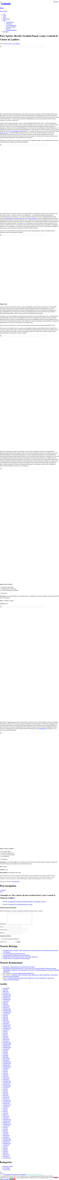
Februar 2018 (6, 1097)
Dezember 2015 (7, 1138)
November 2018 (7, 1082)
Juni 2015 (5, 1148)
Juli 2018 (5, 1089)
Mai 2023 (5, 1002)
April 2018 (5, 1094)
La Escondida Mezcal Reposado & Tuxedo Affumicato (16, 955)
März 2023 (5, 1004)
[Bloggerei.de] (55, 1177)
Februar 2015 (6, 1154)
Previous (3, 890)
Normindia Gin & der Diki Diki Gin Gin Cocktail (20, 904)
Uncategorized (15, 881)
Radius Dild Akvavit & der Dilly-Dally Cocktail (22, 967)
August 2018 (6, 1087)
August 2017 (6, 1106)
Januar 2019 (6, 1079)
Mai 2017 (5, 1111)
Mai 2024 (5, 989)
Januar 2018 (6, 1098)
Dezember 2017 (7, 1100)
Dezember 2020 (7, 1042)
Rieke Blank (6, 967)
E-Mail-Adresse (4, 930)
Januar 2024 (6, 993)
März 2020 (5, 1057)
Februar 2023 (6, 1005)
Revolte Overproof (19, 218)
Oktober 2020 (6, 1045)
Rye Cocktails (6, 1168)
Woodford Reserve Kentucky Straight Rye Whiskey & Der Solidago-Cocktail (27, 901)
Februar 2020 (6, 1058)
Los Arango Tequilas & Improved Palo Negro (14, 953)
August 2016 (6, 1126)
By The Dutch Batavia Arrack (15, 131)
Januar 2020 (6, 1060)
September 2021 (7, 1028)
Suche (4, 17)
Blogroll (8, 28)
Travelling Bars (10, 22)
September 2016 (7, 1124)
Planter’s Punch (4, 133)
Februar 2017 (6, 1116)
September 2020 (7, 1047)
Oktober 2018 (6, 1084)
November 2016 (7, 1121)
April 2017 (5, 1113)
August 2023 (6, 1001)
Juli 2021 (5, 1031)
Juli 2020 (5, 1050)
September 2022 (7, 1012)
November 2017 (7, 1102)
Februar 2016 (6, 1135)
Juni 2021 (5, 1033)
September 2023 (7, 999)
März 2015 (5, 1153)
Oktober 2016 (6, 1122)
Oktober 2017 (6, 1103)
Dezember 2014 (7, 1158)
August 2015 (6, 1145)
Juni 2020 (5, 1052)
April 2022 (5, 1018)
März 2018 (5, 1095)
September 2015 (7, 1143)
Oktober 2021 (6, 1026)
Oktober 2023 (6, 997)
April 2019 (5, 1074)
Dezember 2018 (7, 1081)
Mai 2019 (5, 1073)
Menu (2, 8)
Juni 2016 (5, 1129)
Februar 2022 (6, 1021)
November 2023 (7, 996)
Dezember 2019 (7, 1061)
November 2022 (7, 1010)
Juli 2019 (5, 1070)
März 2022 (5, 1020)
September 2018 (7, 1086)
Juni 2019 (5, 1071)
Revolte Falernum (32, 218)
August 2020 (6, 1049)
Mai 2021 (5, 1034)
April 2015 (5, 1151)
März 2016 (5, 1134)
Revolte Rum (9, 218)
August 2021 (6, 1029)
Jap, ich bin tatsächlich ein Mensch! (10, 939)
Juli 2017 (5, 1108)
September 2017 (7, 1105)
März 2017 (5, 1114)
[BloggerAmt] (4, 1179)
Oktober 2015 (6, 1142)
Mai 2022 (5, 1017)
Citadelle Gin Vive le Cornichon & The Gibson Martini (16, 958)
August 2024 (6, 988)
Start (4, 14)
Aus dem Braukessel (11, 25)
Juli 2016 (5, 1127)
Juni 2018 (5, 1090)
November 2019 (7, 1063)
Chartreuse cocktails (8, 1166)
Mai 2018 (5, 1092)
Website (2, 933)
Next (2, 891)
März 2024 (5, 991)
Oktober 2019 (6, 1065)
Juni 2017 (5, 1110)
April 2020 (5, 1055)
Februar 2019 (6, 1078)
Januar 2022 (6, 1023)
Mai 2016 (5, 1130)
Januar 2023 (6, 1007)
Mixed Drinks (6, 19)
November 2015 (7, 1140)
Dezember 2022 (7, 1009)
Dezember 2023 (7, 994)
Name (2, 926)
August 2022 (6, 1013)
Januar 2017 (6, 1118)
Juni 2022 (5, 1015)
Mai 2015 (5, 1150)
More (4, 20)
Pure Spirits (9, 23)
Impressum (5, 31)
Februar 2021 (6, 1039)
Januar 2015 (6, 1156)
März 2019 (5, 1076)
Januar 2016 (6, 1137)
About (4, 15)
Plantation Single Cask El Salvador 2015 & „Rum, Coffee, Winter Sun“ (20, 956)
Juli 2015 (5, 1146)
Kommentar (3, 924)
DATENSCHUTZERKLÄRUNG (34, 1174)
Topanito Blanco (42, 728)
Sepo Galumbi (16, 43)
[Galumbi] (5, 3)
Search (1, 941)
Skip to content (3, 11)
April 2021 (5, 1036)
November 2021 (7, 1025)
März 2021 (5, 1037)
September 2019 (7, 1066)
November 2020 (7, 1044)
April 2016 (5, 1132)
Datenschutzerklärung (11, 30)
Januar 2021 (6, 1041)
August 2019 (6, 1068)
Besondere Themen (11, 27)
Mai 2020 (5, 1053)
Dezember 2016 (7, 1119)
